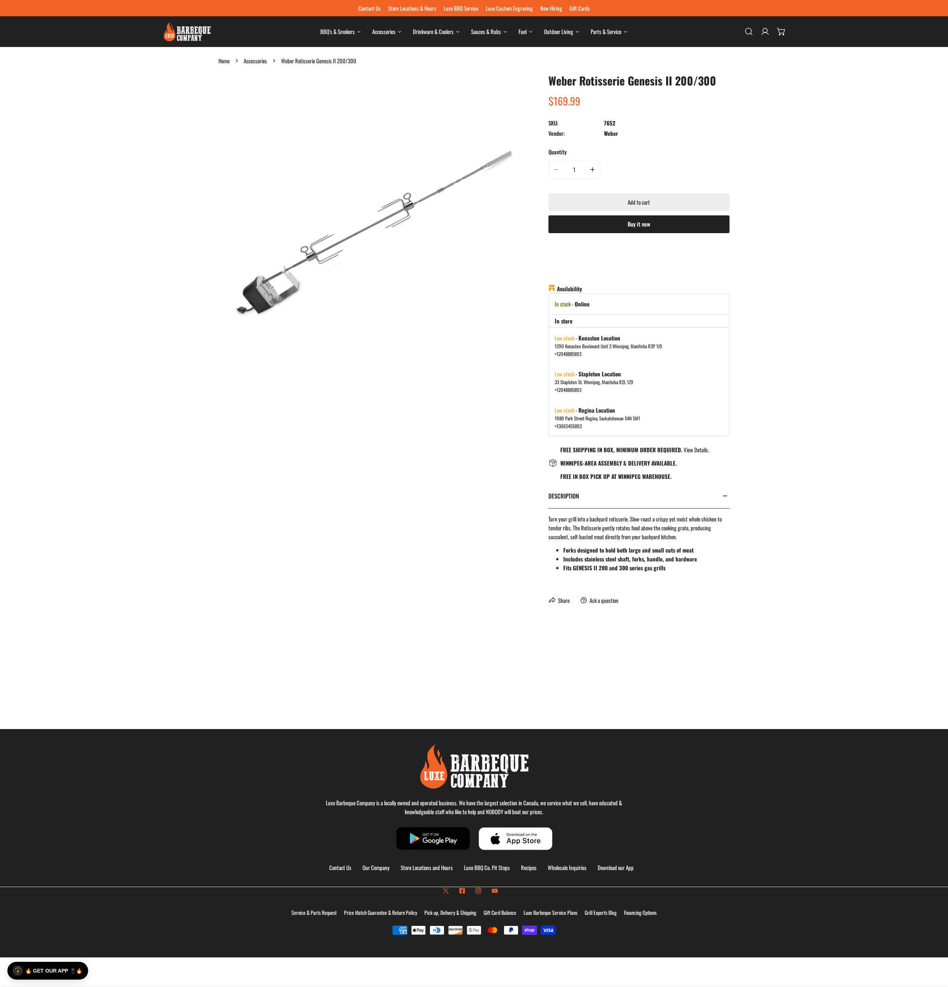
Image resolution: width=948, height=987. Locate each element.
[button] (781, 31)
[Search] (749, 31)
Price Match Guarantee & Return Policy (380, 912)
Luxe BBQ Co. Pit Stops (487, 867)
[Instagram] (478, 890)
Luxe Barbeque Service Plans (550, 912)
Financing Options (640, 912)
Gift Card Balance (500, 912)
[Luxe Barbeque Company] (187, 31)
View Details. (696, 450)
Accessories (255, 61)
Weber (611, 133)
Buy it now (639, 224)
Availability (569, 289)
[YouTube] (495, 890)
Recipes (529, 867)
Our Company (376, 867)
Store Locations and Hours (427, 867)
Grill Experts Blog (601, 912)
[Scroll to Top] (934, 947)
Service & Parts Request (314, 912)
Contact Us (340, 867)
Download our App (616, 867)
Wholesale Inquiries (567, 867)
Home (224, 61)
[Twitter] (446, 890)
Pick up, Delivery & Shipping (450, 912)
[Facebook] (462, 890)
